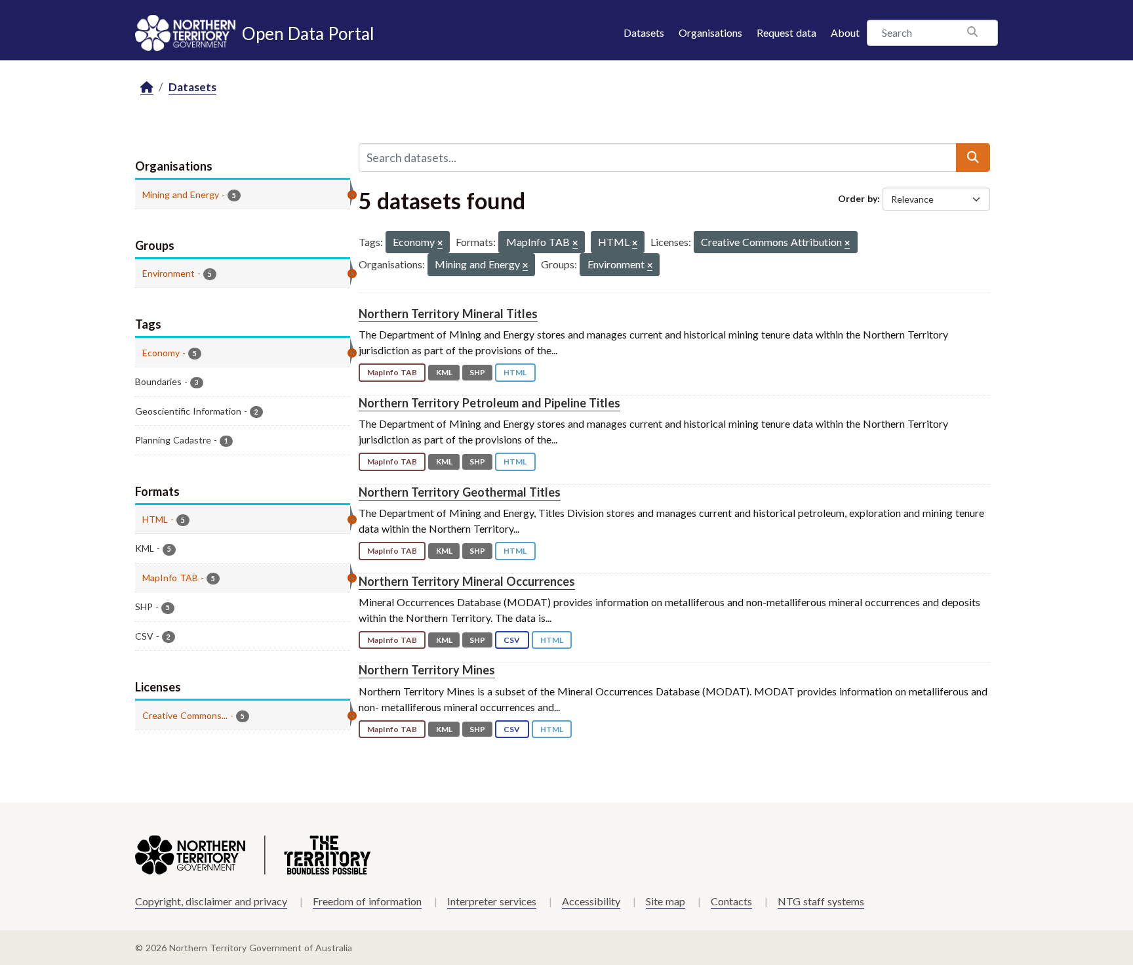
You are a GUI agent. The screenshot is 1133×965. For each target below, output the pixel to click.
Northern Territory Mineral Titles (448, 313)
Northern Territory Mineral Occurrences (467, 581)
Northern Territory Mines (427, 670)
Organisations (710, 32)
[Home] (146, 87)
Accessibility (591, 901)
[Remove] (440, 244)
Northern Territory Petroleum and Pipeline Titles (489, 403)
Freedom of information (367, 901)
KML (444, 372)
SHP (477, 372)
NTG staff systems (821, 901)
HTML (515, 372)
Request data (786, 32)
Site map (665, 901)
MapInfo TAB (392, 372)
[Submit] (973, 157)
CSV (512, 640)
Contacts (731, 901)
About (845, 32)
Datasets (644, 32)
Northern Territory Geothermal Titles (460, 492)
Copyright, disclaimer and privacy (211, 901)
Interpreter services (491, 901)
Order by (857, 198)
